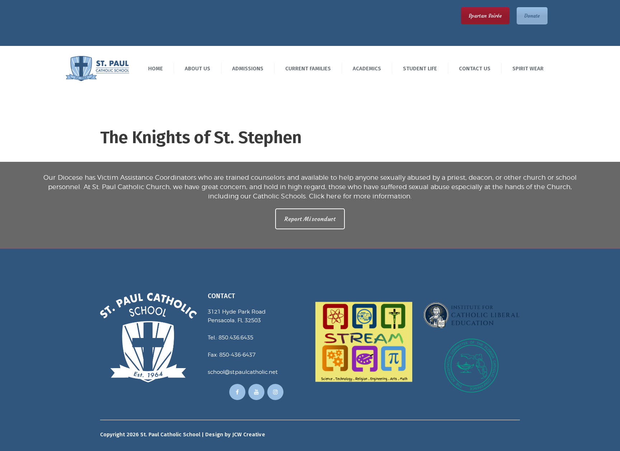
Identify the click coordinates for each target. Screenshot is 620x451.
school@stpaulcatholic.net (243, 372)
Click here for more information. (360, 196)
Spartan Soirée (485, 16)
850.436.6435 (236, 337)
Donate (532, 16)
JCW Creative (248, 434)
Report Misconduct (310, 218)
